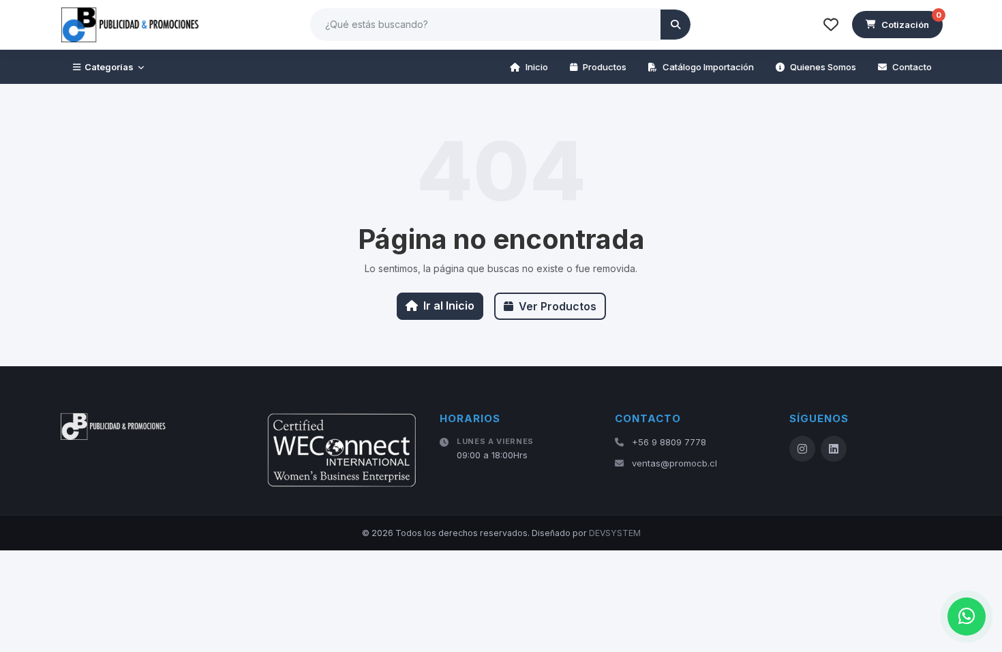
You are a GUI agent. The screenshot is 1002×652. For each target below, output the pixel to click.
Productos (604, 66)
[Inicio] (130, 24)
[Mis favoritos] (831, 24)
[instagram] (802, 449)
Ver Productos (557, 306)
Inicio (537, 66)
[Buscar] (675, 25)
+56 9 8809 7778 (669, 441)
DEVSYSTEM (615, 533)
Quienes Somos (823, 66)
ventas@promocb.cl (674, 463)
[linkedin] (834, 449)
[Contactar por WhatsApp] (966, 616)
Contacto (912, 66)
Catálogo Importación (708, 66)
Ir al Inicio (448, 305)
